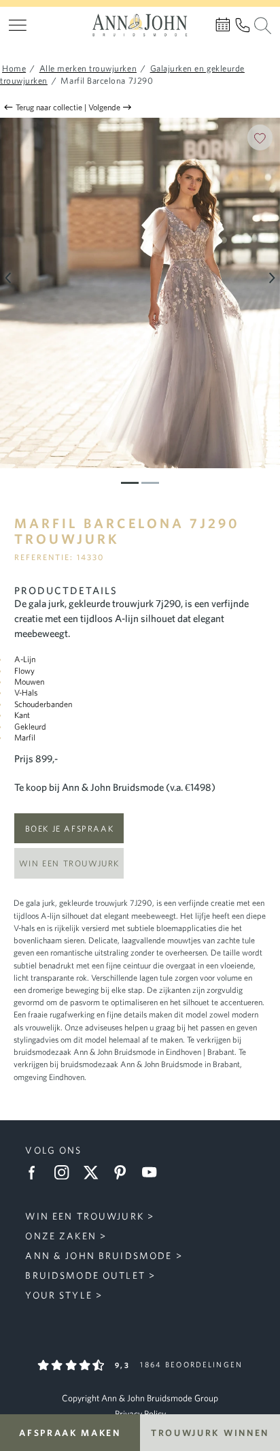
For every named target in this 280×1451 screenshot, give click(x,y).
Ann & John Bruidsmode (98, 1255)
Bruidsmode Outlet (85, 1275)
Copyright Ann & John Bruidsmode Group (140, 1397)
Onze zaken (60, 1235)
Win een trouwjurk (69, 863)
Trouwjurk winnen (210, 1432)
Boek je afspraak (69, 828)
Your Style (58, 1295)
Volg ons (53, 1150)
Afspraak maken (70, 1432)
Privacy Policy (140, 1413)
